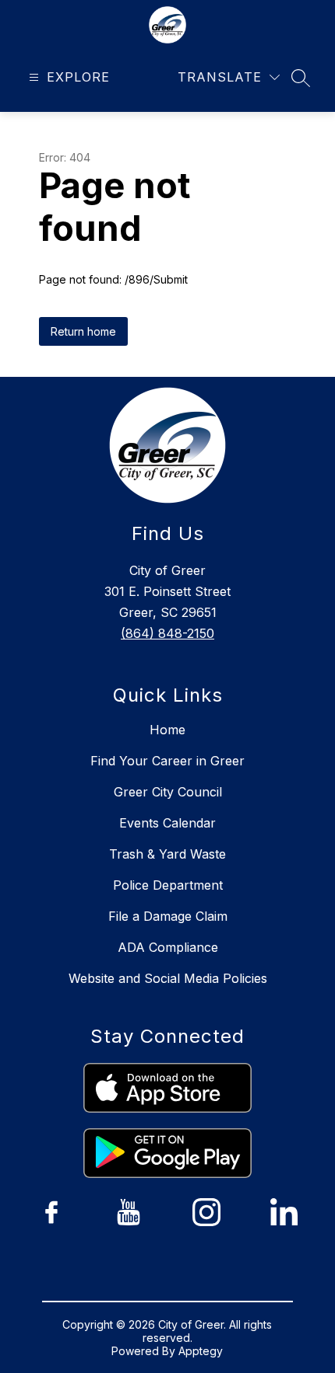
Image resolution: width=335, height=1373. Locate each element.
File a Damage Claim (167, 916)
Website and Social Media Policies (168, 978)
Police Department (168, 885)
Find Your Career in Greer (167, 760)
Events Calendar (167, 823)
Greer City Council (168, 792)
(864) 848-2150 (167, 633)
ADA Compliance (168, 947)
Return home (83, 331)
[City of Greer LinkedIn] (283, 1212)
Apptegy (200, 1350)
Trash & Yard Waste (167, 854)
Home (167, 729)
